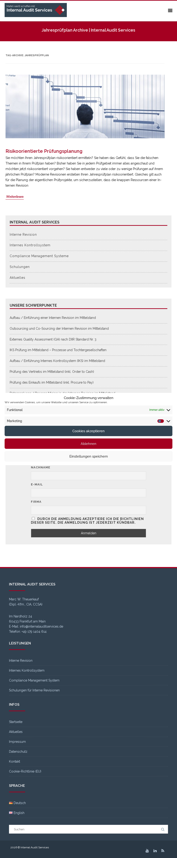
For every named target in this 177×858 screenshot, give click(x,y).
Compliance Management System (34, 680)
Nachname (40, 467)
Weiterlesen (14, 196)
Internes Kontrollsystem (30, 245)
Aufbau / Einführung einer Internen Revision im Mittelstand (53, 318)
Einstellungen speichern (88, 456)
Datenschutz (18, 751)
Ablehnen (88, 444)
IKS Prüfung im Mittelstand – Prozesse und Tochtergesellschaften (58, 350)
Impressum (17, 741)
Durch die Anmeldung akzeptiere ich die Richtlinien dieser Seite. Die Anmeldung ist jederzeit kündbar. (87, 520)
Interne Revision (23, 234)
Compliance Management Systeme (39, 256)
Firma (36, 501)
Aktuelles (17, 277)
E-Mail (37, 484)
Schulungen (20, 267)
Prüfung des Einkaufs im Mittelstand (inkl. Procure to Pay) (52, 382)
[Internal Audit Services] (37, 10)
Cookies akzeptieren (88, 431)
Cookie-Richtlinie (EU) (25, 771)
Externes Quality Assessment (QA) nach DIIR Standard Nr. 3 (53, 339)
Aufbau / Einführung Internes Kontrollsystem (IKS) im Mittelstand (57, 361)
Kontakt (14, 761)
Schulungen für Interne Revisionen (34, 690)
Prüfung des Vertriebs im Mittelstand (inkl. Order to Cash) (52, 371)
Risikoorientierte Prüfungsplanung (44, 151)
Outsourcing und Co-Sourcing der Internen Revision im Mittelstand (59, 328)
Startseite (15, 722)
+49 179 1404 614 (34, 631)
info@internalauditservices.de (41, 626)
